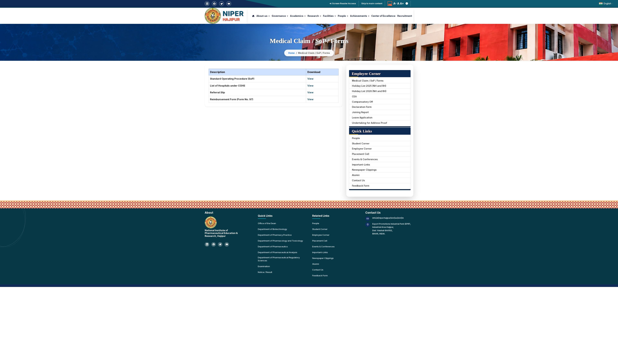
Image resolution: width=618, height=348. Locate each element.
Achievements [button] (358, 16)
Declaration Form (361, 107)
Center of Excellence (383, 16)
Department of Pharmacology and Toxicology (280, 240)
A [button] (398, 3)
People (356, 138)
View (310, 78)
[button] (406, 3)
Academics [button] (296, 16)
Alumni (356, 175)
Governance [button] (279, 16)
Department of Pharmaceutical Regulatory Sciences (279, 259)
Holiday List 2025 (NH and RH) (369, 85)
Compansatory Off (362, 101)
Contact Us (358, 180)
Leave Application (362, 117)
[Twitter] (221, 3)
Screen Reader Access (344, 3)
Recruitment (404, 16)
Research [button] (313, 16)
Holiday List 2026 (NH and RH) (369, 91)
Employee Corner (362, 148)
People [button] (342, 16)
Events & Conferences (365, 159)
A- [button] (395, 3)
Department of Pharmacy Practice (275, 235)
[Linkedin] (207, 3)
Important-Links (361, 164)
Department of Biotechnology (272, 229)
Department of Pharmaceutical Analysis (277, 252)
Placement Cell (360, 154)
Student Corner (361, 143)
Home (291, 53)
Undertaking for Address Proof (369, 122)
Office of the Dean (267, 223)
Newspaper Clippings (364, 169)
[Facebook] (214, 3)
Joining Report (360, 112)
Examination (264, 266)
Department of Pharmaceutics (273, 246)
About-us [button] (261, 16)
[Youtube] (228, 3)
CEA (354, 96)
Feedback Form (360, 185)
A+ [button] (402, 3)
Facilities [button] (328, 16)
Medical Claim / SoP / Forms (368, 80)
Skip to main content (371, 3)
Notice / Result (265, 272)
